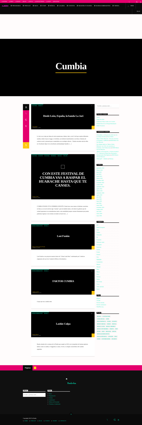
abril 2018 (99, 211)
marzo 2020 (99, 205)
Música (52, 5)
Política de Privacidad (54, 402)
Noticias (98, 276)
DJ (97, 237)
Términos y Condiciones (54, 404)
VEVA (98, 117)
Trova (98, 284)
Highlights (99, 259)
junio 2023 (99, 172)
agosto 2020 (99, 195)
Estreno (98, 249)
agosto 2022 (99, 188)
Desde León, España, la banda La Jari (63, 115)
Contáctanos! (40, 1)
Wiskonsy (111, 158)
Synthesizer (106, 339)
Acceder (98, 300)
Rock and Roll (102, 336)
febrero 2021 (100, 190)
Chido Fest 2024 (100, 119)
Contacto (63, 420)
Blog (24, 1)
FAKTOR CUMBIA (63, 281)
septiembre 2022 (100, 186)
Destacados (99, 234)
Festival (47, 155)
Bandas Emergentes (103, 5)
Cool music (101, 319)
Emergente (99, 244)
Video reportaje (100, 286)
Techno (114, 339)
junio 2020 (99, 199)
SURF (98, 339)
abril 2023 (99, 174)
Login (49, 1)
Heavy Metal (101, 324)
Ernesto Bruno (35, 334)
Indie (109, 324)
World (98, 289)
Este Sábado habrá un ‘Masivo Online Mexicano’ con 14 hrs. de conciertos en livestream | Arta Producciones (106, 146)
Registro (56, 1)
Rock (114, 331)
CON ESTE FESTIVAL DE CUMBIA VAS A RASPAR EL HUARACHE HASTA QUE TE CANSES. (63, 179)
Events (47, 420)
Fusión (114, 321)
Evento (40, 155)
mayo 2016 (99, 215)
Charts (55, 420)
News (98, 274)
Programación (52, 395)
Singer (110, 336)
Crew (11, 1)
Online (65, 155)
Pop (116, 328)
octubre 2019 (100, 209)
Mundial (53, 155)
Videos (18, 1)
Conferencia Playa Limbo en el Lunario (106, 121)
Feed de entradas (100, 302)
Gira (98, 257)
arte (97, 225)
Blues (99, 316)
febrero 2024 (100, 170)
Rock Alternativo (103, 334)
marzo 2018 (99, 213)
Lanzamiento (100, 262)
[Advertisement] (71, 26)
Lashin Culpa (63, 323)
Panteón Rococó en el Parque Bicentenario (106, 123)
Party (112, 328)
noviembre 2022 (100, 182)
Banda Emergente (37, 225)
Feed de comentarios (101, 304)
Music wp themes (102, 328)
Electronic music (100, 242)
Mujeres (98, 264)
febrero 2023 (100, 178)
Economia (99, 239)
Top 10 (31, 1)
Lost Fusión (63, 236)
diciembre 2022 (100, 180)
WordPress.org (100, 306)
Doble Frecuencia (101, 125)
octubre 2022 (100, 184)
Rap (103, 331)
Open (132, 5)
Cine (98, 230)
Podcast (28, 5)
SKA (116, 336)
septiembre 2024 (100, 168)
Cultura (34, 105)
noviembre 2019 (100, 207)
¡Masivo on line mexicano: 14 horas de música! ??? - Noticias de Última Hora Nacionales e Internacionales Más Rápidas (108, 153)
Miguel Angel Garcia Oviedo (38, 246)
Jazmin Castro (35, 196)
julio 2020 (99, 197)
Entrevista (99, 247)
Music (98, 269)
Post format (99, 281)
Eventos (72, 5)
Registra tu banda (85, 5)
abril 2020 (99, 203)
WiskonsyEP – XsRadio (102, 158)
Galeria (62, 5)
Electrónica (101, 321)
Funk (109, 321)
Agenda (4, 1)
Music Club (101, 326)
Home (50, 393)
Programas (16, 5)
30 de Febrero (110, 136)
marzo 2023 (99, 176)
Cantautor (106, 316)
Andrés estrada (35, 291)
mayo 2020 (99, 201)
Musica (40, 105)
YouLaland (34, 126)
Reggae (108, 331)
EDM (107, 319)
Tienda (116, 5)
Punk (98, 331)
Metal (114, 324)
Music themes (110, 326)
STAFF (44, 5)
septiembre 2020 (100, 193)
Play (138, 11)
